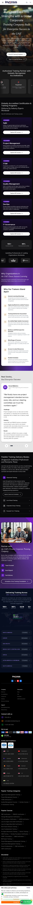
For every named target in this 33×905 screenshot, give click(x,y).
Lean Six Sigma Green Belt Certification (11, 821)
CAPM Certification (24, 819)
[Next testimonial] (26, 445)
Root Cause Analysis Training (9, 826)
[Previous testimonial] (6, 445)
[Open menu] (2, 2)
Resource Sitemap (5, 701)
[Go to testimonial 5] (22, 446)
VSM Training (4, 834)
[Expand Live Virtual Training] (16, 500)
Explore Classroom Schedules (11, 494)
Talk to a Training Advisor (15, 59)
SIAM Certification (19, 836)
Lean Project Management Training (10, 843)
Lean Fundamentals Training (9, 829)
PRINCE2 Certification (18, 814)
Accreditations (4, 694)
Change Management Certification (10, 816)
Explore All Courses (15, 132)
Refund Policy (4, 709)
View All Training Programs (15, 54)
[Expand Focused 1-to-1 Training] (16, 511)
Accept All (16, 902)
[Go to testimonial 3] (17, 446)
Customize (16, 899)
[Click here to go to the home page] (11, 2)
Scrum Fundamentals (7, 846)
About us (3, 691)
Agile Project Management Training (10, 794)
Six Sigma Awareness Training (9, 831)
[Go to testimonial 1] (11, 446)
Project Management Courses (9, 797)
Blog (18, 691)
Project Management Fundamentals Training (13, 841)
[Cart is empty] (30, 2)
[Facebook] (21, 681)
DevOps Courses (23, 802)
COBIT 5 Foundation (6, 836)
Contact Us (3, 696)
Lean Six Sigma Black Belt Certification (11, 824)
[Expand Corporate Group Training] (16, 505)
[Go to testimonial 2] (15, 446)
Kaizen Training (24, 831)
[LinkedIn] (12, 681)
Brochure (19, 696)
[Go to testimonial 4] (20, 446)
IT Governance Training (7, 804)
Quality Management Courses (9, 802)
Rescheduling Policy (5, 707)
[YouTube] (18, 681)
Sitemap (3, 698)
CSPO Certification (6, 848)
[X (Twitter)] (15, 681)
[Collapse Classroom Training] (16, 477)
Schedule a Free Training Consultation (15, 581)
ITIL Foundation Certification (9, 819)
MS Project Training (6, 839)
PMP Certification (6, 814)
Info (18, 694)
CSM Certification (19, 846)
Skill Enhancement (21, 698)
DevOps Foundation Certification (19, 834)
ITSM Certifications (6, 799)
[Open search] (26, 2)
